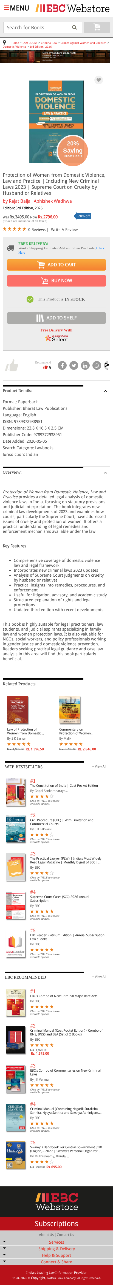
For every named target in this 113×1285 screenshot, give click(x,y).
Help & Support (56, 1255)
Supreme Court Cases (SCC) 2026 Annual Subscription (59, 899)
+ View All (99, 766)
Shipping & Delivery (56, 1248)
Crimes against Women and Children (83, 42)
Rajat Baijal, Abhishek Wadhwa (40, 201)
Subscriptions (56, 1224)
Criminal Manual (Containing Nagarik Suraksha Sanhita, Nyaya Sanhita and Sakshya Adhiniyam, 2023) (64, 1111)
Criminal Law (49, 42)
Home (15, 42)
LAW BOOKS (29, 42)
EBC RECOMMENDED (25, 977)
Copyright (38, 1278)
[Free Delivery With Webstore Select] (56, 339)
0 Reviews (37, 229)
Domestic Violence (14, 46)
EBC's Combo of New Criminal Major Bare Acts (63, 996)
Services (56, 1242)
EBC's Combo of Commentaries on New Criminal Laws (65, 1072)
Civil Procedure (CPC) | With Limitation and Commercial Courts (62, 822)
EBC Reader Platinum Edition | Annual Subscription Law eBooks (67, 937)
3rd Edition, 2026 (41, 46)
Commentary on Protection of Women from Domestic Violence (76, 731)
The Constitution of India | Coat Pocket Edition (64, 786)
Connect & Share (56, 1262)
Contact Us (65, 1235)
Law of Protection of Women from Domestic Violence (24, 731)
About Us (46, 1235)
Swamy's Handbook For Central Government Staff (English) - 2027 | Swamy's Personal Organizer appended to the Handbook (66, 1149)
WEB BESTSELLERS (24, 767)
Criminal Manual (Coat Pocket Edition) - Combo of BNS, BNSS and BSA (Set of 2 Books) (66, 1032)
